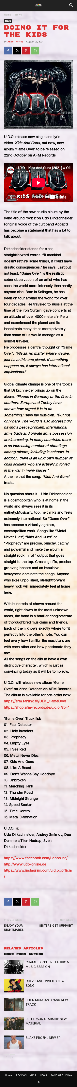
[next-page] (12, 1056)
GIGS (33, 1075)
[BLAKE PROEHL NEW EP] (14, 1042)
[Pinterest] (26, 50)
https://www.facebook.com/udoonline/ (36, 858)
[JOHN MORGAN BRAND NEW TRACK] (14, 1004)
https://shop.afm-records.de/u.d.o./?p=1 (36, 707)
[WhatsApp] (35, 50)
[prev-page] (6, 1056)
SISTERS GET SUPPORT (56, 925)
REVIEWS (21, 1075)
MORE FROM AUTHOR (23, 954)
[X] (17, 50)
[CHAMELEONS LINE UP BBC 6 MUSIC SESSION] (14, 967)
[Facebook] (8, 50)
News (18, 14)
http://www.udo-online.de (25, 864)
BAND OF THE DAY (61, 1075)
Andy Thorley (15, 41)
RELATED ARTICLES (23, 948)
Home (7, 14)
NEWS (43, 1075)
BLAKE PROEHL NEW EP (43, 1038)
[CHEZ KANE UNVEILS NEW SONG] (14, 985)
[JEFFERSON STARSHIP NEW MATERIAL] (14, 1023)
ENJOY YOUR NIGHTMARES (14, 928)
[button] (71, 5)
